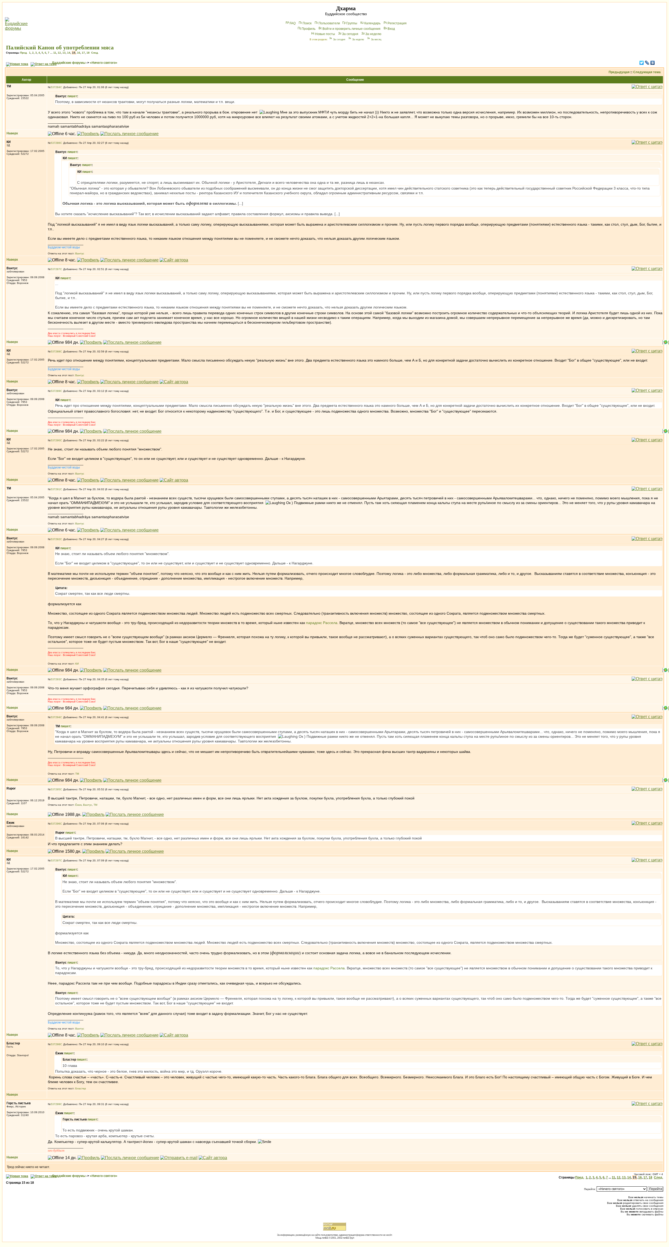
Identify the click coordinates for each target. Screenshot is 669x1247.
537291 (55, 489)
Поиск (307, 23)
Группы (351, 23)
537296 (55, 823)
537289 (55, 391)
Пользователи (329, 23)
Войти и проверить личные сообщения (351, 29)
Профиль (308, 29)
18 (88, 52)
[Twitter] (641, 62)
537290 (55, 440)
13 (64, 52)
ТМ (77, 773)
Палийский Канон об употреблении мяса (60, 47)
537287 (55, 269)
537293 (55, 679)
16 (78, 52)
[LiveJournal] (647, 62)
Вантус (79, 253)
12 (59, 52)
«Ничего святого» (103, 63)
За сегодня (350, 34)
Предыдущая (619, 72)
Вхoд (391, 29)
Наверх (12, 133)
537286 (55, 142)
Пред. (23, 52)
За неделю (373, 34)
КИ (77, 663)
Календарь (372, 23)
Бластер (80, 1088)
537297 (55, 860)
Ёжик (78, 804)
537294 (55, 717)
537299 (55, 1104)
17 (83, 52)
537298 (55, 1044)
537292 (55, 539)
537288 (55, 351)
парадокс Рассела (321, 623)
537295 (55, 789)
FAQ (293, 23)
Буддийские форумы (68, 63)
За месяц (376, 39)
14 (68, 52)
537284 (55, 87)
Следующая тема (647, 72)
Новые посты (325, 34)
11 (54, 52)
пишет (72, 96)
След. (95, 52)
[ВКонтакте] (652, 62)
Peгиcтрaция (397, 23)
